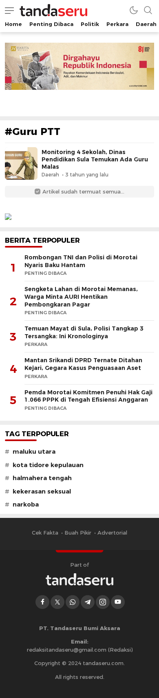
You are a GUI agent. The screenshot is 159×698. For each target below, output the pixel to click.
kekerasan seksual (42, 491)
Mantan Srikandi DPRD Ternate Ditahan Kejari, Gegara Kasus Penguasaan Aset (83, 364)
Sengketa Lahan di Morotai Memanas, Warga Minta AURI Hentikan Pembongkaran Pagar (81, 296)
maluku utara (34, 451)
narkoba (26, 504)
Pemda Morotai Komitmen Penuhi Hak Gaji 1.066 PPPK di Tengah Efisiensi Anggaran (88, 396)
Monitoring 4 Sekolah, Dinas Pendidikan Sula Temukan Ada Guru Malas (95, 159)
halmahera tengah (42, 478)
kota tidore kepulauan (48, 465)
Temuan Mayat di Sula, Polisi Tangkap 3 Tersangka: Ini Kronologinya (84, 332)
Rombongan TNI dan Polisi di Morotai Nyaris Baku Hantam (80, 261)
